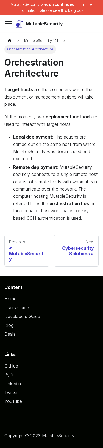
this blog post (73, 10)
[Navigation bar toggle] (8, 24)
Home (10, 299)
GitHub (11, 366)
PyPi (8, 375)
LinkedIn (12, 383)
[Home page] (9, 40)
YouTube (13, 401)
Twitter (11, 392)
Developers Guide (22, 316)
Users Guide (16, 307)
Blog (8, 325)
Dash (9, 334)
